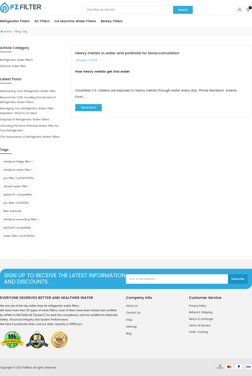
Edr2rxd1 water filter (13, 66)
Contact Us (133, 313)
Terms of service (199, 326)
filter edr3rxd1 (12, 211)
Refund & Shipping (200, 312)
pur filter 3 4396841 (16, 203)
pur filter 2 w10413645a (18, 178)
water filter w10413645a (19, 236)
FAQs (129, 320)
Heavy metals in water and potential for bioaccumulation (127, 53)
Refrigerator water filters (16, 60)
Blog (129, 334)
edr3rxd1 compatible (17, 227)
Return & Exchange (201, 319)
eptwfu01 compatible (17, 194)
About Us (132, 306)
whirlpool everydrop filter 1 (21, 219)
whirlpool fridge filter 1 (17, 161)
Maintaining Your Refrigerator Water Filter (28, 91)
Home (7, 32)
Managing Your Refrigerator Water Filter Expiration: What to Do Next (27, 110)
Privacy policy (197, 306)
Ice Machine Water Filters (75, 21)
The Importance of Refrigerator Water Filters (30, 137)
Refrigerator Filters (15, 21)
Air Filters (42, 21)
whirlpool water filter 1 (17, 170)
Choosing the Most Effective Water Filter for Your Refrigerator (29, 128)
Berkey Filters (112, 21)
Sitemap (131, 327)
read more (88, 107)
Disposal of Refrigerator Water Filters (24, 119)
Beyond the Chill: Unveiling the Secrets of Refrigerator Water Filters (28, 99)
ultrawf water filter (15, 186)
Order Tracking (198, 332)
